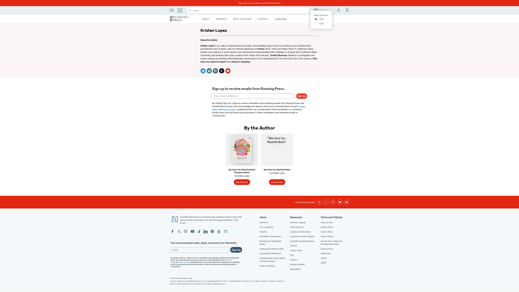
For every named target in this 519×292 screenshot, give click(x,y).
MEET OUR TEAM (242, 19)
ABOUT (205, 19)
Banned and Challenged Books (270, 242)
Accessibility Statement (270, 253)
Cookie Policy (327, 231)
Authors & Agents (298, 222)
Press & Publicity (267, 265)
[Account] (338, 10)
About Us (264, 222)
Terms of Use (326, 222)
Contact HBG (296, 250)
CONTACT (263, 19)
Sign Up (301, 96)
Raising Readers (297, 264)
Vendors (293, 259)
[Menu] (172, 10)
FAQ (292, 254)
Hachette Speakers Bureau (302, 241)
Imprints (263, 231)
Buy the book (242, 182)
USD (321, 19)
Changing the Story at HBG (272, 248)
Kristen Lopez (243, 175)
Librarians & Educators (300, 231)
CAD (321, 23)
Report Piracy (327, 248)
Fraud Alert (326, 253)
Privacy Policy (327, 226)
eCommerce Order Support (302, 236)
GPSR (323, 262)
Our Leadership (266, 226)
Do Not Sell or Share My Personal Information (331, 242)
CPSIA (323, 258)
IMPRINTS (221, 19)
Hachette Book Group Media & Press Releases (272, 260)
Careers (293, 245)
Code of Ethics (327, 236)
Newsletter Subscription (270, 236)
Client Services (296, 226)
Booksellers (295, 269)
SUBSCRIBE (281, 19)
